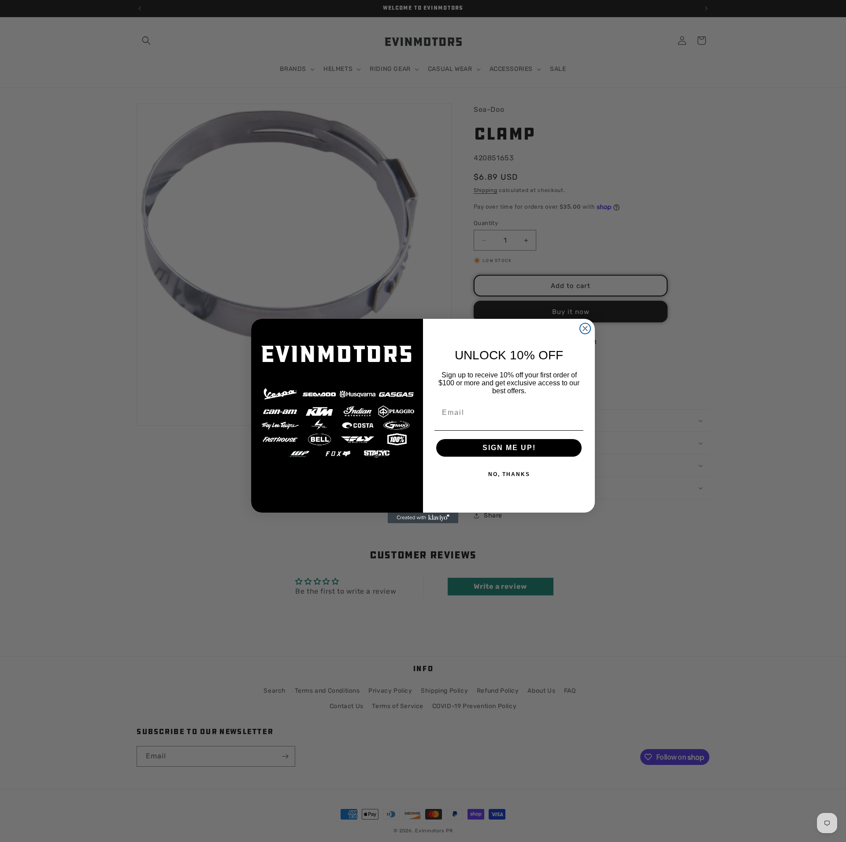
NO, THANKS (509, 474)
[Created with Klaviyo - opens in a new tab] (423, 518)
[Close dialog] (585, 328)
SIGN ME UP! (509, 447)
